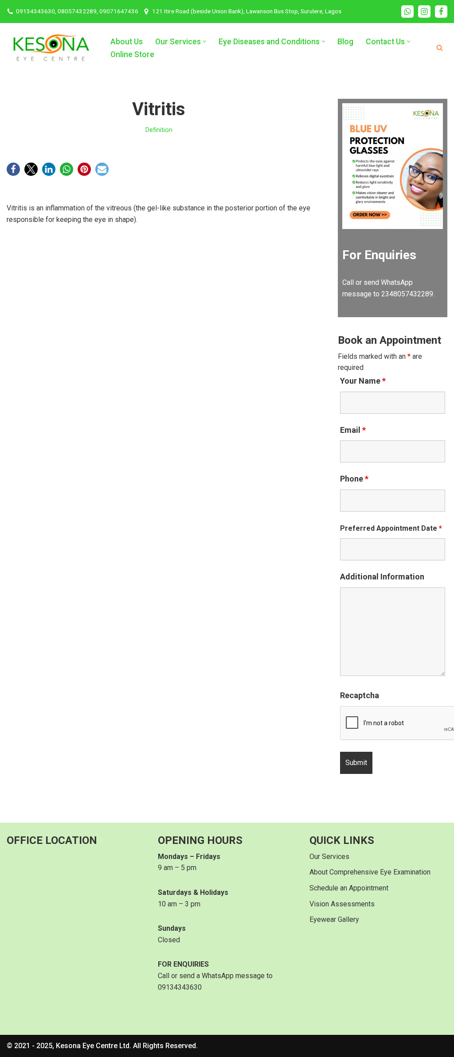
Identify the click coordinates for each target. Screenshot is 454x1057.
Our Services (329, 856)
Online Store (132, 54)
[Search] (439, 47)
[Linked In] (48, 169)
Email (353, 430)
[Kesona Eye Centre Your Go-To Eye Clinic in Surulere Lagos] (51, 47)
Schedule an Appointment (348, 888)
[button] (204, 41)
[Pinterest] (84, 169)
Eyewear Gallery (334, 919)
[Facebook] (441, 11)
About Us (126, 41)
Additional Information (382, 576)
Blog (345, 41)
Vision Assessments (342, 904)
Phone (354, 478)
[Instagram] (424, 11)
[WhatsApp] (407, 11)
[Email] (102, 169)
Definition (158, 130)
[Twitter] (31, 169)
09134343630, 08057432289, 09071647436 (77, 11)
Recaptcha (359, 695)
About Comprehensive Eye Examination (370, 872)
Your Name (363, 381)
